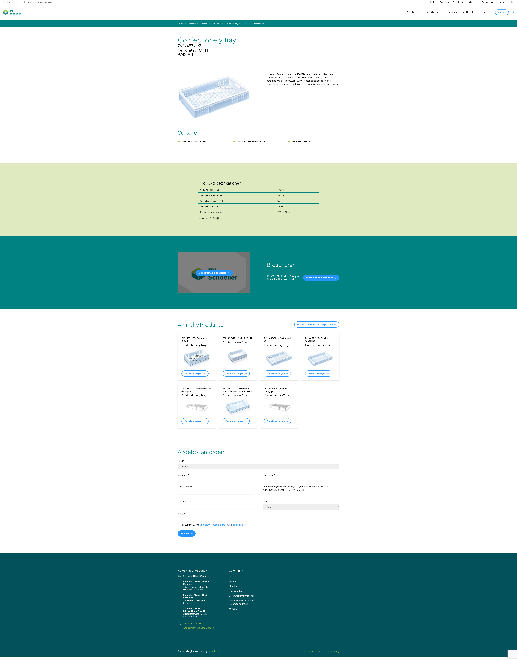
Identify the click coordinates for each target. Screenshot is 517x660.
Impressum (308, 651)
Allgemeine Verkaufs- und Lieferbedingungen (241, 602)
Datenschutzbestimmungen (213, 524)
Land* (181, 460)
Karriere (433, 2)
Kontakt (233, 608)
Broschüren (458, 2)
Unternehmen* (185, 501)
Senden (185, 533)
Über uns (233, 576)
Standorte (445, 2)
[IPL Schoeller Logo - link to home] (12, 12)
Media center (473, 2)
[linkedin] (512, 2)
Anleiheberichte (498, 2)
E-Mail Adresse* (185, 486)
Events (485, 2)
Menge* (182, 513)
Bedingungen (239, 524)
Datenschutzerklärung (328, 651)
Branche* (267, 501)
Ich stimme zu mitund (213, 524)
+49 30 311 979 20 (192, 623)
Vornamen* (183, 475)
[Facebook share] (211, 218)
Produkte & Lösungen (197, 23)
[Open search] (513, 12)
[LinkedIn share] (217, 218)
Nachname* (269, 475)
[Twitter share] (214, 218)
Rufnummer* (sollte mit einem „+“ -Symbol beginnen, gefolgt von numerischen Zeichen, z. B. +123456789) (295, 488)
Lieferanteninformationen (242, 595)
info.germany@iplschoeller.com (41, 2)
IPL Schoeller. (215, 651)
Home (180, 23)
